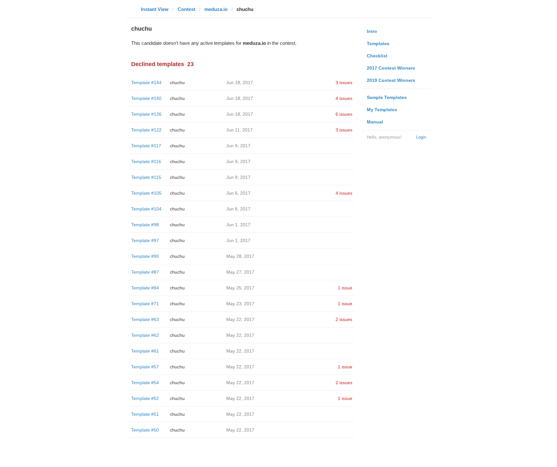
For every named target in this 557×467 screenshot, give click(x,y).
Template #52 (145, 398)
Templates (378, 43)
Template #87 (145, 272)
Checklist (377, 55)
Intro (372, 31)
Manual (375, 121)
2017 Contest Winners (391, 68)
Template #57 (145, 366)
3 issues (344, 82)
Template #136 (146, 114)
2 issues (344, 319)
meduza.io (216, 9)
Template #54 (145, 382)
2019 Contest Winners (391, 80)
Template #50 (145, 430)
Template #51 (145, 414)
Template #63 (145, 319)
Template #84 (145, 287)
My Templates (382, 109)
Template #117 (146, 145)
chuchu (177, 82)
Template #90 (145, 256)
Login (421, 137)
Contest (186, 9)
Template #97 (145, 240)
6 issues (344, 114)
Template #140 (146, 98)
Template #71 (145, 303)
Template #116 (146, 161)
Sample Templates (387, 97)
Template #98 (145, 224)
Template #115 (146, 177)
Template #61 (145, 351)
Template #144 (146, 82)
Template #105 (146, 193)
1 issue (345, 287)
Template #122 (146, 129)
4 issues (344, 98)
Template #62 (145, 335)
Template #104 (146, 208)
